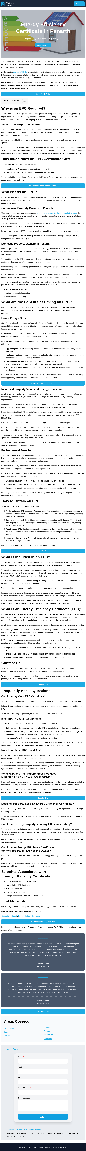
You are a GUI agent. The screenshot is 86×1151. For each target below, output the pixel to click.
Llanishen (48, 1038)
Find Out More (43, 551)
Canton (21, 916)
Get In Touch (43, 684)
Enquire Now (43, 798)
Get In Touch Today (43, 94)
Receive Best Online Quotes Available (43, 185)
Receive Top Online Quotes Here (43, 383)
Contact (79, 4)
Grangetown (6, 916)
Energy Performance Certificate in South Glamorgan (57, 213)
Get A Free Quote (43, 1011)
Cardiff (14, 916)
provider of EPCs (20, 72)
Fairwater (36, 916)
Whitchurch (48, 1035)
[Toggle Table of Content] (23, 101)
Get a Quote (41, 45)
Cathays (28, 916)
